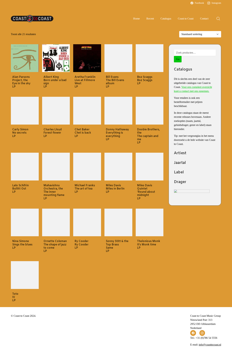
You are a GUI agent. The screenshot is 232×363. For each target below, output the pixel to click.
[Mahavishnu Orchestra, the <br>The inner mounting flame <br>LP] (56, 166)
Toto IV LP (15, 297)
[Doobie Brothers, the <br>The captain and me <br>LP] (150, 111)
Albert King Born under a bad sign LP (54, 81)
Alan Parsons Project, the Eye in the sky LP (21, 81)
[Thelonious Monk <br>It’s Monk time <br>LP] (150, 222)
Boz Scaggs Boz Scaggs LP (144, 80)
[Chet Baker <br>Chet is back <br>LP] (87, 111)
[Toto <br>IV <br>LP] (25, 275)
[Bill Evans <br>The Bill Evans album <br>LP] (118, 58)
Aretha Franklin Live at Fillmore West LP (85, 81)
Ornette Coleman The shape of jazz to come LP (55, 246)
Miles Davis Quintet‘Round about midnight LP (146, 192)
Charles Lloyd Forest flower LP (52, 133)
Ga (177, 59)
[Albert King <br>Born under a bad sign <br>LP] (56, 58)
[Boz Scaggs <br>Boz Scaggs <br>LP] (150, 58)
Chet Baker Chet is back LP (83, 133)
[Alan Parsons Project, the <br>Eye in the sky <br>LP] (25, 58)
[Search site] (218, 19)
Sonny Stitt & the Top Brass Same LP (117, 246)
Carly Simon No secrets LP (20, 133)
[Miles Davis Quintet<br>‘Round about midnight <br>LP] (150, 166)
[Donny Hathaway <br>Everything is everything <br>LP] (118, 111)
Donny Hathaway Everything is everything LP (117, 134)
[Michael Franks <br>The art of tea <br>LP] (87, 166)
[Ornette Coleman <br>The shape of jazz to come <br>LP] (56, 222)
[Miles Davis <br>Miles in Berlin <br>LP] (118, 166)
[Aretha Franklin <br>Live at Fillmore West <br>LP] (87, 58)
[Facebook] (193, 333)
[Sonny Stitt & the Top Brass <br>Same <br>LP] (118, 222)
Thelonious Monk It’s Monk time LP (148, 244)
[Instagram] (202, 333)
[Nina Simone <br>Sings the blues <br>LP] (25, 222)
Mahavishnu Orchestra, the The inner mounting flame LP (53, 192)
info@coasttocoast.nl (210, 344)
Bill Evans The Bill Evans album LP (115, 81)
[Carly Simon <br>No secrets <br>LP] (25, 111)
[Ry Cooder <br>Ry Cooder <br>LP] (87, 222)
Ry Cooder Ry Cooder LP (81, 244)
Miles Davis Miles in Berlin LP (115, 189)
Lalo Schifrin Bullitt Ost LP (20, 189)
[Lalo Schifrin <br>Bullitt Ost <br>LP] (25, 166)
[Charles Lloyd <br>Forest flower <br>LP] (56, 111)
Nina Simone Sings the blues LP (22, 244)
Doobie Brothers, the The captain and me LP (148, 136)
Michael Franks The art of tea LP (85, 189)
